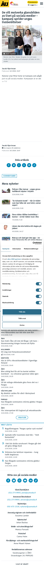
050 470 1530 (13, 506)
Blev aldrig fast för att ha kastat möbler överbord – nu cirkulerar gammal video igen (19, 373)
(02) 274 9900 (14, 492)
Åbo (3, 339)
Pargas (4, 399)
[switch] (39, 290)
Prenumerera (32, 2)
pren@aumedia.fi (29, 492)
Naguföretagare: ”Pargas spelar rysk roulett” (24, 430)
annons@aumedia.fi (28, 499)
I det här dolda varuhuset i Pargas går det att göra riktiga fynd (23, 446)
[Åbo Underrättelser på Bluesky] (14, 480)
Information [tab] (16, 249)
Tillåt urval (22, 318)
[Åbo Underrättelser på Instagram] (19, 480)
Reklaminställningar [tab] (31, 249)
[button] (32, 5)
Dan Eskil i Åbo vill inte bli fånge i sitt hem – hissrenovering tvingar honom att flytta (19, 343)
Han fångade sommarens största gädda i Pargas (22, 463)
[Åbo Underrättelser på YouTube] (25, 480)
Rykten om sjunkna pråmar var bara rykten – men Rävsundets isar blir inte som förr (20, 332)
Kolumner (5, 350)
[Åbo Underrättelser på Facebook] (8, 480)
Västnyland (6, 391)
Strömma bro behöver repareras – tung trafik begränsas (21, 454)
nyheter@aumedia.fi (28, 506)
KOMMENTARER (9, 176)
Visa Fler (22, 417)
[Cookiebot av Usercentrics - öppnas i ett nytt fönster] (33, 243)
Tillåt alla (22, 312)
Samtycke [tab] (5, 249)
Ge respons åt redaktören (12, 148)
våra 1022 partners (14, 259)
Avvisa (22, 325)
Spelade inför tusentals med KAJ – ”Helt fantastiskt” (22, 437)
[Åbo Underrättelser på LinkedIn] (31, 480)
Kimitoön (5, 358)
